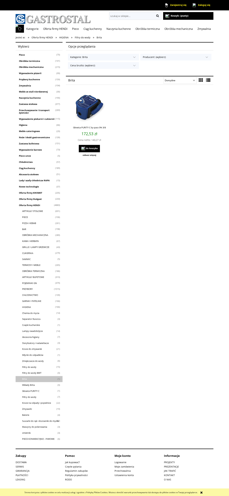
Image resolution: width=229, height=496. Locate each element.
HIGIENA (26, 307)
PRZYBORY (27, 288)
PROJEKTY (169, 462)
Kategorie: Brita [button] (79, 57)
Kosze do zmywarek (32, 348)
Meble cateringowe (29, 131)
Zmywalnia (25, 85)
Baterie (25, 414)
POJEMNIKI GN (29, 283)
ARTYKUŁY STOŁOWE (32, 211)
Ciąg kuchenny (27, 168)
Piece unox (25, 155)
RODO (68, 479)
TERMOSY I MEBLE (31, 265)
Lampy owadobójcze (32, 331)
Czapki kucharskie (31, 324)
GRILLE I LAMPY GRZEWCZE (35, 247)
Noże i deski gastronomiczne (34, 137)
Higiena (23, 124)
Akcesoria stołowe (29, 174)
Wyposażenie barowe (30, 149)
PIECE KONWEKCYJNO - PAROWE (38, 438)
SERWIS (20, 466)
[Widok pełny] (208, 80)
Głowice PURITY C (30, 390)
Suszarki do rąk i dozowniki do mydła (40, 420)
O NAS (167, 479)
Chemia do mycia (30, 313)
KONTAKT (169, 475)
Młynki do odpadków (32, 354)
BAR (24, 229)
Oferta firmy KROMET (30, 192)
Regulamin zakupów (76, 470)
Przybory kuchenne (29, 79)
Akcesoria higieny (30, 337)
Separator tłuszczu (31, 318)
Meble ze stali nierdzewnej (33, 91)
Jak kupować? (72, 462)
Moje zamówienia (124, 466)
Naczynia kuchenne (30, 97)
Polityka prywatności (76, 475)
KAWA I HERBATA (30, 241)
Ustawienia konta (124, 475)
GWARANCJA (23, 470)
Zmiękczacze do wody (33, 360)
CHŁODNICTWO (30, 294)
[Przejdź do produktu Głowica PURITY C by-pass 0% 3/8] (89, 107)
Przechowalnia (122, 470)
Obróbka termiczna (29, 60)
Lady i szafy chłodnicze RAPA (34, 180)
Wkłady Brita (28, 384)
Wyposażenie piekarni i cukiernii (36, 118)
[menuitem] (32, 29)
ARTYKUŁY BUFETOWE (33, 277)
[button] (89, 155)
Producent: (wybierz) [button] (154, 57)
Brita (24, 378)
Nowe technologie (29, 186)
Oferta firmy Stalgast (30, 199)
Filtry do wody (29, 367)
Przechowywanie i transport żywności (34, 111)
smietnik (26, 432)
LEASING (20, 479)
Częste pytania (73, 466)
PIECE (25, 217)
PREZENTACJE (171, 466)
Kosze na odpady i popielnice (36, 402)
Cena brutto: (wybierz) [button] (82, 65)
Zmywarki (27, 408)
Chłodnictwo (26, 161)
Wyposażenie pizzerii (30, 73)
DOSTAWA (21, 462)
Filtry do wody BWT (31, 372)
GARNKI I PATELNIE (31, 301)
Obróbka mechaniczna (31, 67)
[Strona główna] (53, 17)
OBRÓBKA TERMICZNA (33, 271)
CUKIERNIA (27, 253)
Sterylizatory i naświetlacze (35, 343)
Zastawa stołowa (28, 104)
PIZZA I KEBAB (29, 223)
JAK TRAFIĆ (170, 470)
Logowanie (120, 462)
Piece (22, 54)
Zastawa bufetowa (29, 143)
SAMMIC (26, 259)
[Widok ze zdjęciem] (201, 80)
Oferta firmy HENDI (29, 205)
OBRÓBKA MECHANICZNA (35, 235)
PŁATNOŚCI (22, 475)
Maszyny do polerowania (34, 426)
